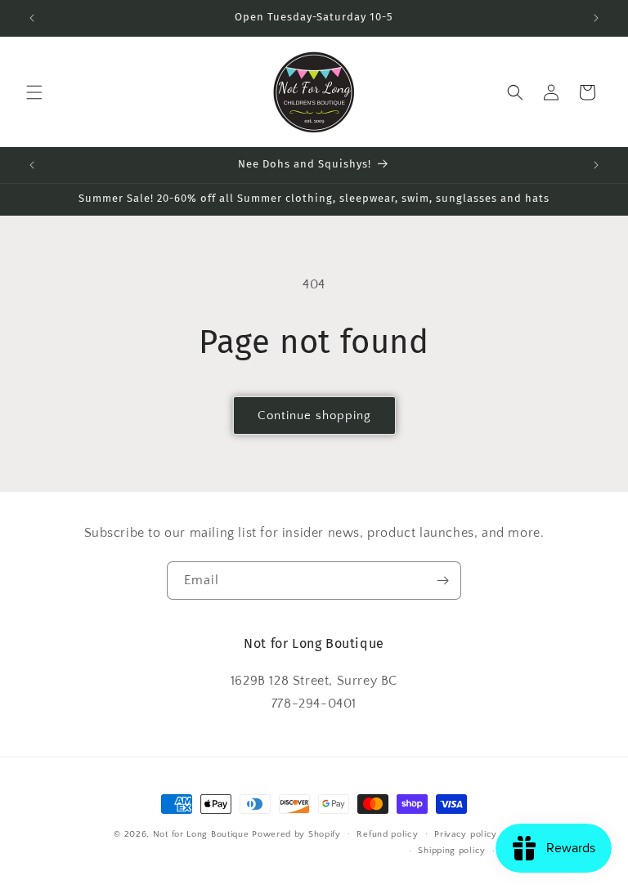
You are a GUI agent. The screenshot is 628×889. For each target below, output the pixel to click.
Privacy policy (465, 834)
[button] (34, 92)
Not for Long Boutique (201, 834)
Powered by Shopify (296, 834)
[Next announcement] (596, 18)
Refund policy (387, 834)
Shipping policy (452, 850)
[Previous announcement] (32, 18)
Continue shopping (314, 415)
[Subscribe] (442, 580)
